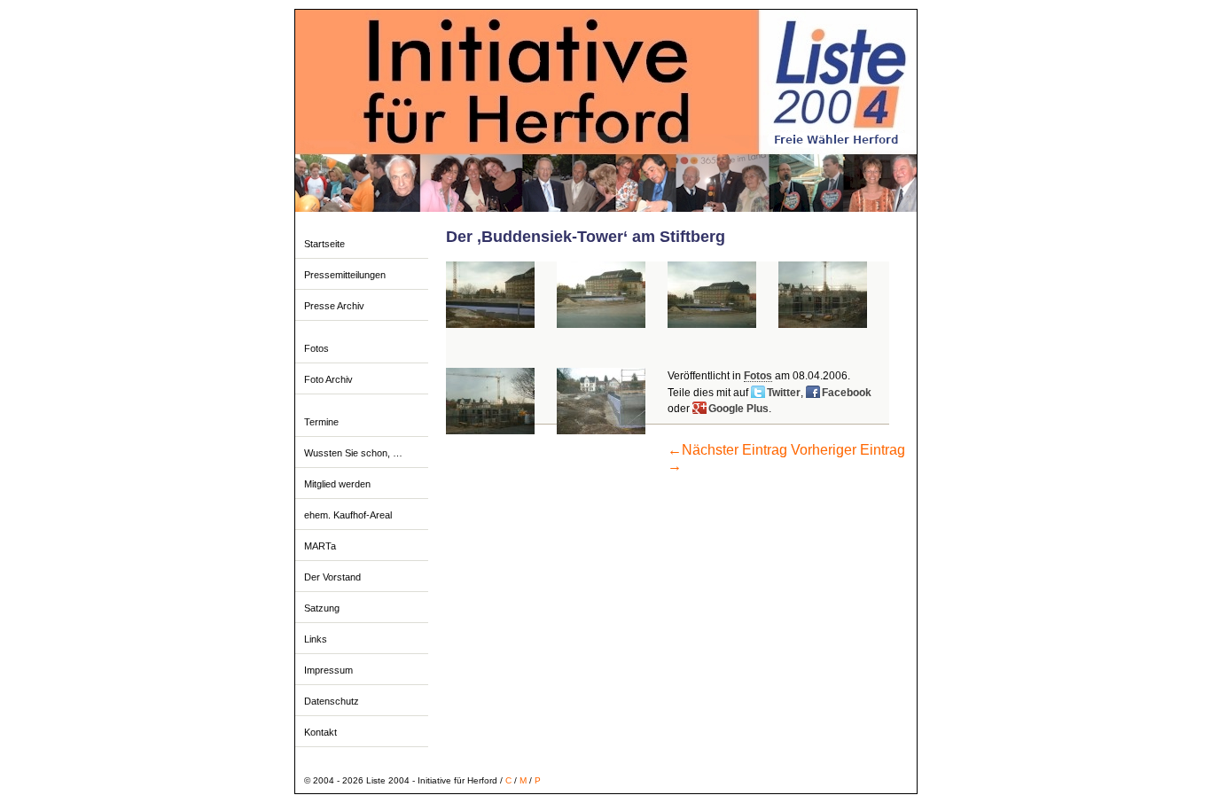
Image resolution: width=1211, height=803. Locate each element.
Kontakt (320, 732)
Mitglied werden (337, 484)
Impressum (328, 670)
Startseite (324, 243)
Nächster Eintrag (727, 449)
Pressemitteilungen (345, 274)
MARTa (320, 546)
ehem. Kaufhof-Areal (348, 515)
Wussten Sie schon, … (353, 453)
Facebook (846, 392)
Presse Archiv (334, 305)
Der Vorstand (332, 577)
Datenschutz (331, 701)
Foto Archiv (328, 379)
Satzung (322, 608)
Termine (321, 422)
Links (315, 639)
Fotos (316, 348)
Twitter (784, 392)
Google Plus (738, 408)
